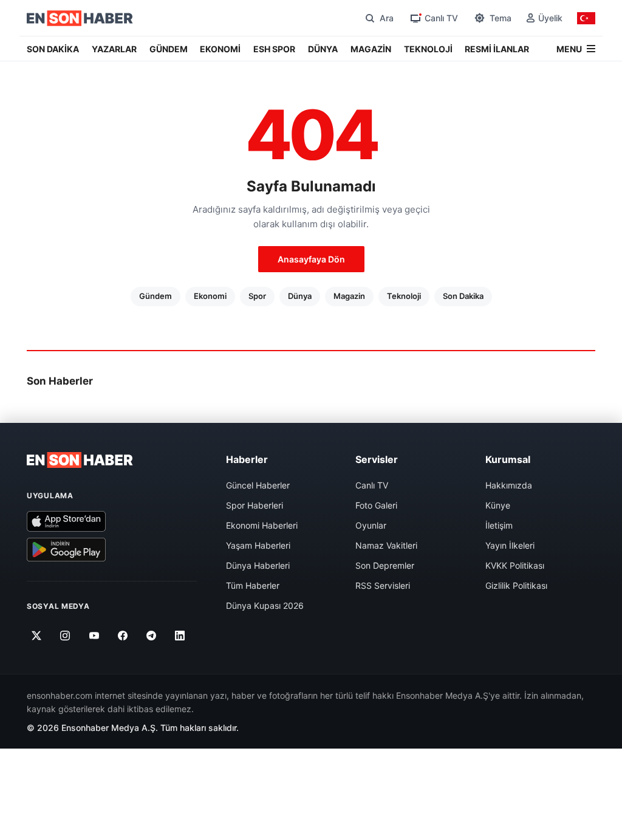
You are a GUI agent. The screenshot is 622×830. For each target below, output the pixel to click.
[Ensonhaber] (80, 18)
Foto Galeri (376, 505)
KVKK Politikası (514, 565)
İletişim (499, 525)
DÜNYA (323, 49)
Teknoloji (404, 296)
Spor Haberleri (254, 505)
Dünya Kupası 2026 (265, 605)
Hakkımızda (508, 485)
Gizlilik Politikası (516, 585)
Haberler (247, 459)
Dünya (300, 296)
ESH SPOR (274, 49)
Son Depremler (384, 565)
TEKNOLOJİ (428, 49)
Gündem (155, 296)
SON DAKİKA (53, 49)
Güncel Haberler (258, 485)
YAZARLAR (114, 49)
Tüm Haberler (252, 585)
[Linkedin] (180, 636)
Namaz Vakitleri (386, 545)
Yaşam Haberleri (258, 545)
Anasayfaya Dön (311, 259)
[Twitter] (37, 636)
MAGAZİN (370, 49)
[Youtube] (94, 636)
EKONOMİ (220, 49)
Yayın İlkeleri (510, 545)
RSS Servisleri (382, 585)
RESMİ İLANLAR (497, 49)
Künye (497, 505)
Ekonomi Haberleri (262, 525)
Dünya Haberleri (258, 565)
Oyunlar (370, 525)
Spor (257, 296)
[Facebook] (123, 636)
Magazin (349, 296)
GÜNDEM (168, 49)
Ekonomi (210, 296)
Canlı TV (371, 485)
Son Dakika (463, 296)
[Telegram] (152, 636)
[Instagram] (65, 636)
